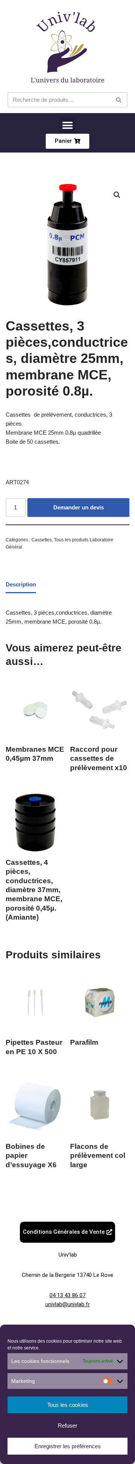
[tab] (21, 585)
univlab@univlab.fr (67, 1304)
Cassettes (42, 539)
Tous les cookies (67, 1405)
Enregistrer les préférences (67, 1446)
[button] (67, 125)
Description (21, 584)
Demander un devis (78, 507)
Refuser (67, 1425)
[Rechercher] (119, 99)
